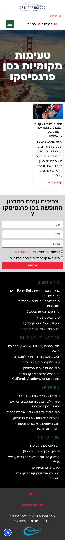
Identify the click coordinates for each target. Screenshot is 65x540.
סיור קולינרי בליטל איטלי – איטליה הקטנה (33, 412)
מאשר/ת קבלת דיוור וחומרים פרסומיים (35, 258)
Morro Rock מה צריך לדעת (41, 323)
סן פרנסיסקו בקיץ (48, 317)
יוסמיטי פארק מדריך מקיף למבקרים (37, 357)
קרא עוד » (55, 182)
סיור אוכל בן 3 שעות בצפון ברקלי (39, 396)
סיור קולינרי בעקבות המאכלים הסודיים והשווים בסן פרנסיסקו (48, 130)
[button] (10, 24)
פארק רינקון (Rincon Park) (41, 451)
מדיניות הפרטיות (25, 252)
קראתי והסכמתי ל (37, 252)
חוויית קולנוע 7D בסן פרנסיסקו (40, 329)
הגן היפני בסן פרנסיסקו (45, 446)
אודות (32, 494)
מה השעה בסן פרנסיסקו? (43, 312)
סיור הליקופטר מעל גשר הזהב (40, 362)
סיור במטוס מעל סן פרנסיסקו (41, 368)
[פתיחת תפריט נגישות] (8, 532)
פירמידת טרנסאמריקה (45, 468)
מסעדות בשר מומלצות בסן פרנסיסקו (36, 418)
